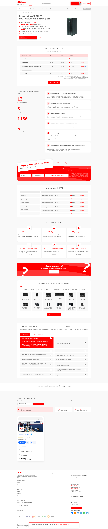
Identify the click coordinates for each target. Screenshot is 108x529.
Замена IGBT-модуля (26, 73)
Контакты (77, 8)
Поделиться (72, 513)
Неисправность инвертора (47, 202)
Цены (39, 8)
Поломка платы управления (47, 210)
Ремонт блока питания (27, 58)
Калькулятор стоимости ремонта (24, 502)
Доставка (52, 8)
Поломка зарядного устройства (48, 199)
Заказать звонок (54, 271)
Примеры (19, 484)
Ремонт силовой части (27, 70)
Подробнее (29, 237)
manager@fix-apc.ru (75, 488)
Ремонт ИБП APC (53, 476)
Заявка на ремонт (70, 8)
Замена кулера (25, 62)
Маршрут (23, 442)
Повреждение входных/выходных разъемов (47, 206)
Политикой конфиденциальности (43, 405)
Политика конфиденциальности (54, 521)
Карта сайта (20, 510)
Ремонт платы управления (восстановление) (31, 66)
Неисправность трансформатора (48, 214)
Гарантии (57, 8)
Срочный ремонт (33, 8)
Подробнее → (82, 195)
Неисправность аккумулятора (48, 195)
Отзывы (47, 8)
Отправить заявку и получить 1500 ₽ (57, 175)
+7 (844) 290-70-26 (46, 3)
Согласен (75, 525)
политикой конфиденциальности (35, 177)
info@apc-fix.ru (74, 485)
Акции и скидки (63, 8)
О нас (43, 8)
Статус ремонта (87, 8)
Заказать (83, 58)
